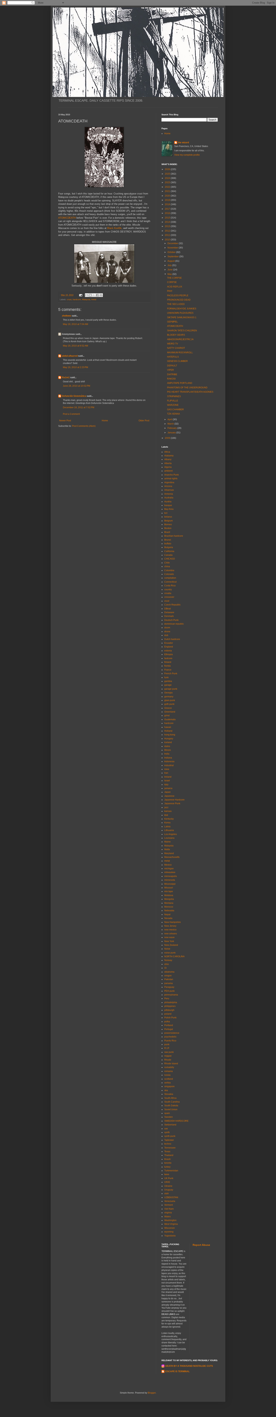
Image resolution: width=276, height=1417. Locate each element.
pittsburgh (169, 1010)
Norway (168, 960)
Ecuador (168, 643)
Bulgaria (168, 547)
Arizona (168, 486)
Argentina (169, 482)
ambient (168, 471)
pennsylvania (171, 994)
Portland (168, 1025)
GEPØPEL (172, 321)
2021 (168, 191)
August (171, 261)
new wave (169, 937)
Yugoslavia (170, 1235)
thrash (167, 1159)
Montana (168, 903)
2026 (168, 169)
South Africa (170, 1098)
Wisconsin (169, 1228)
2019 (168, 200)
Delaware (169, 612)
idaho (167, 746)
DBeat (167, 608)
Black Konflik (114, 228)
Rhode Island (171, 1063)
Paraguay (169, 987)
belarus (168, 516)
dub (166, 635)
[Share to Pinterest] (101, 295)
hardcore (77, 299)
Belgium (168, 520)
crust (69, 299)
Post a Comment (71, 414)
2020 (168, 195)
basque (168, 505)
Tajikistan (169, 1140)
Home (105, 420)
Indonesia (169, 761)
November (173, 247)
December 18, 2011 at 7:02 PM (78, 407)
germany (168, 696)
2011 (168, 235)
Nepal (167, 914)
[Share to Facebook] (97, 295)
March (170, 423)
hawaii (167, 727)
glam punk (169, 700)
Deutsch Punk (171, 620)
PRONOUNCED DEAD (179, 300)
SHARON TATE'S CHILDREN (182, 330)
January (171, 432)
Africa (167, 452)
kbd (166, 815)
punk (166, 1044)
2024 (168, 178)
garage (168, 685)
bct (165, 513)
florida (167, 666)
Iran (166, 773)
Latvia (167, 826)
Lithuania (169, 830)
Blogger (152, 1392)
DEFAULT (172, 365)
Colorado (169, 574)
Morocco (168, 906)
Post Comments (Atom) (84, 426)
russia (167, 1075)
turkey (167, 1167)
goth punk (169, 704)
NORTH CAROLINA (174, 956)
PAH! (169, 291)
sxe (166, 1128)
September (173, 256)
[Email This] (87, 295)
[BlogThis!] (90, 295)
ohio (166, 964)
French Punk (170, 673)
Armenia (168, 494)
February (172, 428)
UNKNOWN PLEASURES (180, 313)
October (171, 252)
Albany (167, 459)
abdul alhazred (70, 356)
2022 (168, 187)
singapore (169, 1086)
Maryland (169, 853)
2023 (168, 182)
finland (167, 662)
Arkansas (169, 490)
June (170, 269)
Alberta (168, 463)
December (173, 243)
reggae (168, 1056)
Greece (168, 708)
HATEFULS (173, 357)
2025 (168, 174)
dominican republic (174, 624)
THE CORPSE (174, 278)
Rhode (167, 1059)
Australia (168, 497)
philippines (170, 1006)
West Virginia (171, 1224)
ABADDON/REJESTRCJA (180, 339)
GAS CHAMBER (175, 409)
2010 (168, 239)
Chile (167, 562)
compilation (170, 578)
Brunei (167, 540)
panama (168, 983)
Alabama (168, 455)
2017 (168, 209)
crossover (169, 597)
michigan (169, 868)
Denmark (169, 616)
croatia (167, 593)
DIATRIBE (172, 374)
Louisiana (169, 838)
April (170, 419)
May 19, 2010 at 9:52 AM (75, 345)
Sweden (168, 1117)
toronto (167, 1163)
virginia (168, 1212)
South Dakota (171, 1105)
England (168, 646)
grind (167, 715)
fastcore (168, 658)
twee (166, 1174)
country (168, 589)
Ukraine (168, 1186)
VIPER (170, 370)
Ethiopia (168, 654)
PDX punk (169, 991)
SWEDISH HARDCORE (176, 1121)
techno (167, 1143)
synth (167, 1132)
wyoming (168, 1231)
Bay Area (168, 509)
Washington (170, 1220)
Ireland (167, 777)
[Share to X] (94, 295)
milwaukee (169, 872)
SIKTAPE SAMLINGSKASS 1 (181, 317)
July (169, 265)
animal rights (170, 478)
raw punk (169, 1052)
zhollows (66, 315)
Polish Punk (170, 1017)
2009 (168, 438)
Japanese (169, 796)
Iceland (168, 742)
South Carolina (172, 1101)
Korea (167, 822)
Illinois (167, 750)
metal (93, 299)
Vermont (168, 1205)
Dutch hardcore (172, 639)
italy (166, 784)
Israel (167, 780)
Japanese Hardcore (174, 799)
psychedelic (170, 1036)
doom (167, 627)
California (169, 551)
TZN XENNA (173, 414)
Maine (167, 841)
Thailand (168, 1155)
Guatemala (170, 719)
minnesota (169, 880)
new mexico (170, 929)
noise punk (170, 952)
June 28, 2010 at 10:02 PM (76, 386)
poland (167, 1014)
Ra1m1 (66, 377)
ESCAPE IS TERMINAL (177, 1371)
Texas (167, 1151)
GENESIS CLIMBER (177, 361)
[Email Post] (80, 295)
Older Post (144, 420)
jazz (166, 807)
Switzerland (170, 1124)
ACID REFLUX (174, 286)
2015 (168, 217)
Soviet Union (170, 1109)
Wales (167, 1216)
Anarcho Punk (171, 474)
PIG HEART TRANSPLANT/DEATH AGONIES (190, 392)
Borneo (168, 524)
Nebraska (169, 910)
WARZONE (173, 405)
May (169, 274)
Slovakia (168, 1094)
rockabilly (169, 1067)
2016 (168, 213)
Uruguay (168, 1189)
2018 (168, 204)
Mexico (168, 864)
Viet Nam (169, 1209)
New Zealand (171, 945)
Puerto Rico (170, 1040)
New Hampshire (172, 922)
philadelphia (170, 1002)
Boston (167, 528)
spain (167, 1113)
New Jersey (170, 926)
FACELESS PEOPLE (177, 295)
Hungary (168, 738)
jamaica (168, 788)
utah (166, 1193)
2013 (168, 226)
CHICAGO (169, 558)
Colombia (169, 570)
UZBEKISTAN (171, 1197)
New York (169, 941)
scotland (168, 1079)
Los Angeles (170, 834)
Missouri (168, 887)
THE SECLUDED (176, 304)
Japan (167, 792)
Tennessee (170, 1147)
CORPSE (172, 282)
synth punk (169, 1136)
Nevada (168, 918)
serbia (167, 1082)
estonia (168, 650)
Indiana (168, 757)
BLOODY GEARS (176, 335)
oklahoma (169, 972)
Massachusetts (171, 857)
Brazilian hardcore (173, 536)
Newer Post (65, 420)
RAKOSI (171, 378)
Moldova (168, 895)
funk (166, 677)
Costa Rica (170, 585)
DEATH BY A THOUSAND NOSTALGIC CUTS (189, 1366)
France (167, 669)
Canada (168, 555)
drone (167, 631)
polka (167, 1021)
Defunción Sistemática (74, 396)
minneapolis (170, 876)
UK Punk (168, 1178)
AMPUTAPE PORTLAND (179, 383)
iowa (166, 769)
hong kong (169, 734)
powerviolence (171, 1033)
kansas (168, 811)
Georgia (168, 692)
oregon (168, 975)
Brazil (167, 532)
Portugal (168, 1029)
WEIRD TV (172, 343)
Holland (168, 731)
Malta (167, 849)
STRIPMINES (174, 396)
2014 (168, 222)
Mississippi (170, 884)
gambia (168, 681)
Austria (167, 501)
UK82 (167, 1182)
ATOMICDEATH (67, 217)
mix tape (168, 891)
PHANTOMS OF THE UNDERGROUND (187, 387)
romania (168, 1071)
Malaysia (86, 299)
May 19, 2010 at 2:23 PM (75, 367)
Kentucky (169, 819)
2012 (168, 231)
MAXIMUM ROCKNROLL (180, 352)
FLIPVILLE (172, 400)
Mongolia (169, 899)
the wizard (183, 142)
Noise (167, 948)
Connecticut (170, 582)
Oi (165, 968)
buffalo (167, 543)
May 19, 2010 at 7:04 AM (75, 324)
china (167, 566)
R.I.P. (166, 1048)
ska (166, 1090)
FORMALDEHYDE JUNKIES (181, 308)
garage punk (170, 689)
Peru (166, 998)
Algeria (168, 467)
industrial (169, 765)
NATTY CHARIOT (176, 348)
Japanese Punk (172, 803)
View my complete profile (187, 155)
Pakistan (168, 979)
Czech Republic (172, 604)
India (166, 753)
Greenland (169, 711)
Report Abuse (201, 1244)
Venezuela (169, 1201)
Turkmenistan (171, 1170)
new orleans (170, 933)
